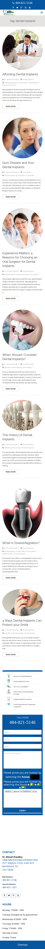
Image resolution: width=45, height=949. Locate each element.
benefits (7, 367)
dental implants (33, 83)
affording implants (11, 83)
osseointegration (19, 554)
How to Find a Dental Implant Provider (23, 693)
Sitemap (22, 944)
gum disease (20, 175)
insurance (12, 85)
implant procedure (22, 274)
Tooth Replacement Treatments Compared (25, 705)
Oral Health (27, 172)
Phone (38, 736)
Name (38, 729)
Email (39, 743)
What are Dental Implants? (23, 676)
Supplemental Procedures (23, 699)
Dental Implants (28, 79)
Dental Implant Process (22, 681)
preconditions (27, 367)
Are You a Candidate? (21, 687)
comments (37, 750)
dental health (22, 83)
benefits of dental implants (14, 633)
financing (5, 85)
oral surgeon (34, 274)
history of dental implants (25, 448)
